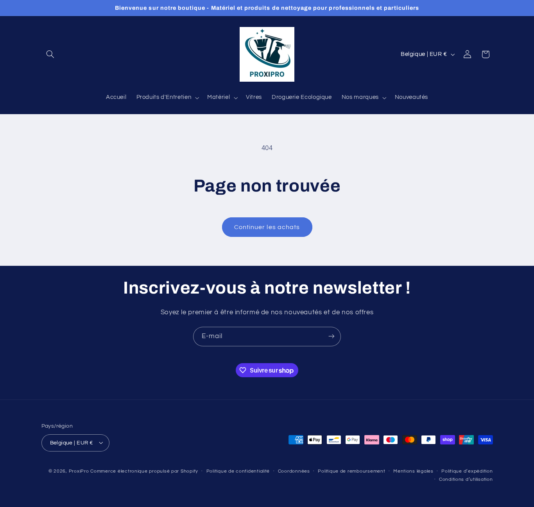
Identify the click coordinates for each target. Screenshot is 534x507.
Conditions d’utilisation (466, 479)
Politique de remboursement (351, 471)
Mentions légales (413, 471)
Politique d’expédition (467, 471)
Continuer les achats (267, 227)
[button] (50, 54)
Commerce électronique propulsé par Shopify (144, 471)
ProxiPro (79, 471)
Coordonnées (294, 471)
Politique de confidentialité (238, 471)
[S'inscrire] (331, 336)
